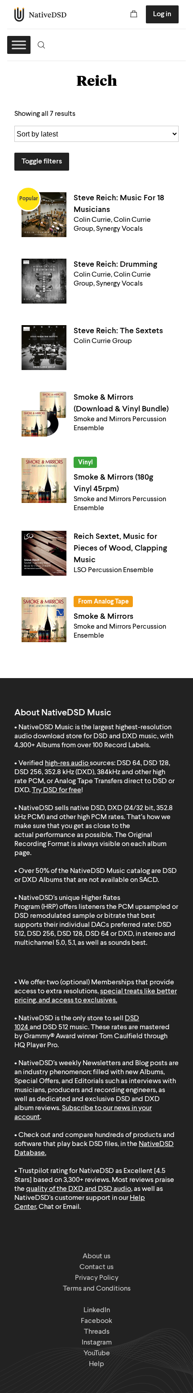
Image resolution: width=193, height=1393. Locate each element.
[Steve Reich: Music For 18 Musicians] (44, 214)
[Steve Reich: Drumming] (44, 281)
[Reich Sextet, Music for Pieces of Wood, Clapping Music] (44, 553)
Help (96, 1364)
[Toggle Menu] (19, 44)
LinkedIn (96, 1310)
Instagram (97, 1342)
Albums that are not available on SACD (98, 880)
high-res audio (66, 763)
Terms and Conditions (97, 1288)
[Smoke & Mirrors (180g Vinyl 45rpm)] (44, 480)
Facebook (96, 1321)
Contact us (96, 1267)
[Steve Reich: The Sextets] (44, 347)
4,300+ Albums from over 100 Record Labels (81, 745)
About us (96, 1256)
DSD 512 (55, 1027)
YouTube (96, 1353)
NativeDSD (40, 14)
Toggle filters (42, 161)
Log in (162, 14)
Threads (97, 1332)
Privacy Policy (96, 1278)
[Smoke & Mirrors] (44, 619)
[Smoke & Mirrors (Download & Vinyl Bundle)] (44, 414)
